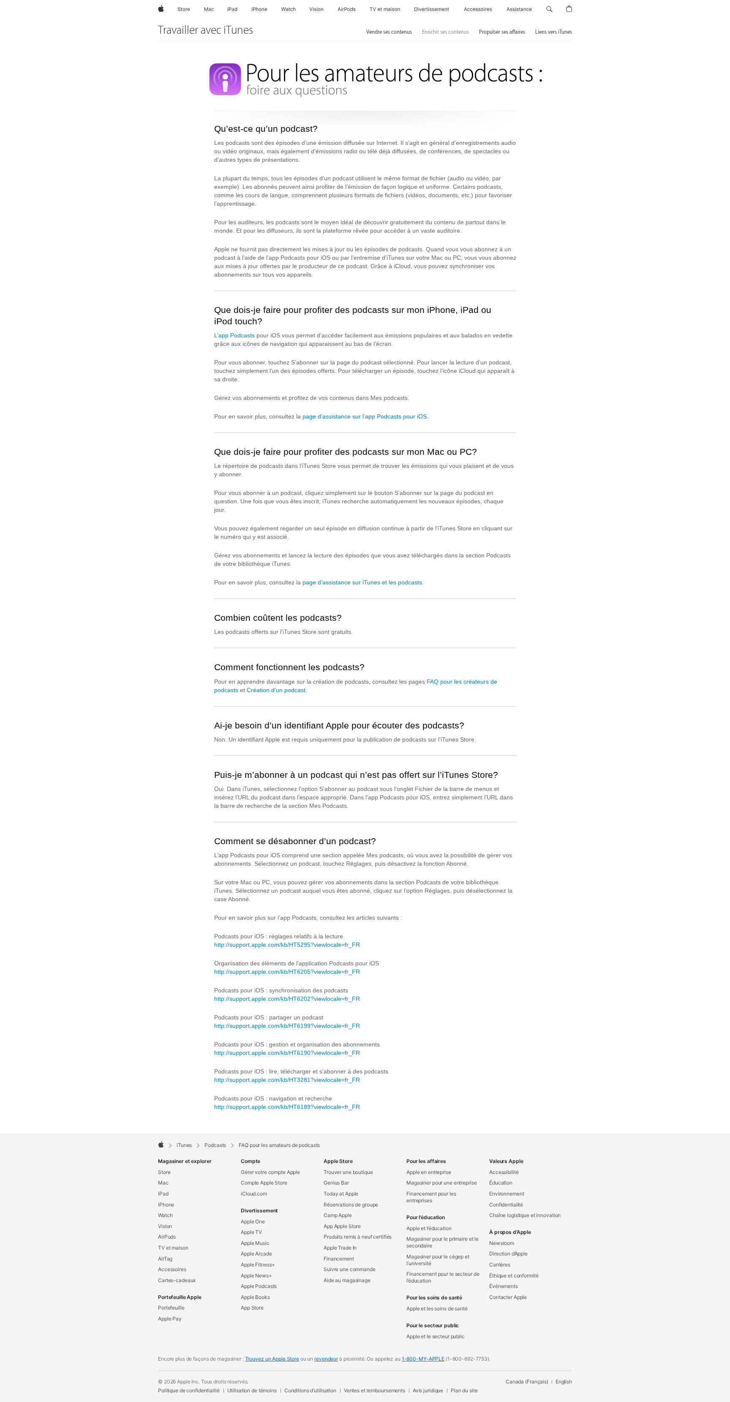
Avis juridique (428, 1390)
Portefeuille (171, 1307)
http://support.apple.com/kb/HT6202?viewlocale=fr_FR (287, 998)
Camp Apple (338, 1215)
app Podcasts (236, 335)
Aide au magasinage (347, 1280)
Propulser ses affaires (502, 32)
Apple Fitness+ (258, 1264)
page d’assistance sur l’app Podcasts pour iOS (364, 416)
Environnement (506, 1193)
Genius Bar (336, 1182)
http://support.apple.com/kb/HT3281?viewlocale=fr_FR (287, 1079)
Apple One (253, 1221)
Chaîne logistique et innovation (525, 1215)
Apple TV (251, 1232)
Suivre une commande (350, 1269)
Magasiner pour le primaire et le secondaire (442, 1242)
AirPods (167, 1237)
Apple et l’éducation (429, 1228)
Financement (339, 1258)
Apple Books (255, 1297)
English (564, 1381)
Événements (503, 1286)
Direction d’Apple (508, 1253)
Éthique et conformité (513, 1275)
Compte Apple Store (264, 1182)
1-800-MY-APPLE (423, 1359)
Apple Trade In (340, 1247)
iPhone (166, 1204)
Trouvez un (272, 1359)
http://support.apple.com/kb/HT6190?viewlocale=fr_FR (287, 1052)
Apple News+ (256, 1275)
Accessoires (172, 1269)
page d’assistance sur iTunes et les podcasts (362, 582)
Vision (165, 1226)
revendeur (326, 1359)
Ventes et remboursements (374, 1390)
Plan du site (464, 1390)
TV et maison (173, 1247)
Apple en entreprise (428, 1172)
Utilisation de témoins (252, 1390)
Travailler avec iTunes (205, 30)
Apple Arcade (256, 1253)
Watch (165, 1215)
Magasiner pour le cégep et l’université (437, 1259)
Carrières (499, 1264)
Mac (163, 1182)
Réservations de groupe (351, 1204)
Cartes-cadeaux (177, 1280)
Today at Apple (341, 1193)
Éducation (500, 1182)
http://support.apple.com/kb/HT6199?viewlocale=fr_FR (287, 1025)
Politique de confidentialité (189, 1390)
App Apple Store (342, 1226)
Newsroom (501, 1243)
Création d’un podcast (276, 690)
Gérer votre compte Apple (270, 1172)
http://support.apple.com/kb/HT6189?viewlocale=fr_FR (287, 1106)
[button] (549, 9)
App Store (252, 1307)
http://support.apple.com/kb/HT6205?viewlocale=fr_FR (287, 971)
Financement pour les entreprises (431, 1197)
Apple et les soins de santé (437, 1308)
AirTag (165, 1258)
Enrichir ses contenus (445, 32)
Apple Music (255, 1243)
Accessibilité (503, 1172)
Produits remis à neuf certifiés (358, 1237)
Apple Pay (170, 1318)
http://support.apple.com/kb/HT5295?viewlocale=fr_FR (287, 944)
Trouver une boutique (348, 1172)
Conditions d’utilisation (310, 1390)
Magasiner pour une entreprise (441, 1182)
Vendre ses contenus (389, 32)
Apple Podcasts (259, 1286)
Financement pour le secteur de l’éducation (442, 1277)
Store (164, 1172)
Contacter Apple (508, 1297)
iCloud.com (254, 1193)
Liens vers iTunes (553, 32)
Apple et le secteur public (435, 1336)
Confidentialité (506, 1204)
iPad (163, 1193)
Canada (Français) (527, 1381)
